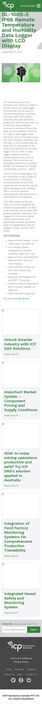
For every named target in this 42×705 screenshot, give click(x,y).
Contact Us (31, 674)
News (20, 674)
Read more (10, 354)
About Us (9, 674)
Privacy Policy (21, 661)
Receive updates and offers (20, 623)
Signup (33, 629)
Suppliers (31, 669)
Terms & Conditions (21, 658)
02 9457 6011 (29, 6)
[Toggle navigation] (38, 6)
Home (9, 669)
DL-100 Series (21, 298)
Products (19, 669)
